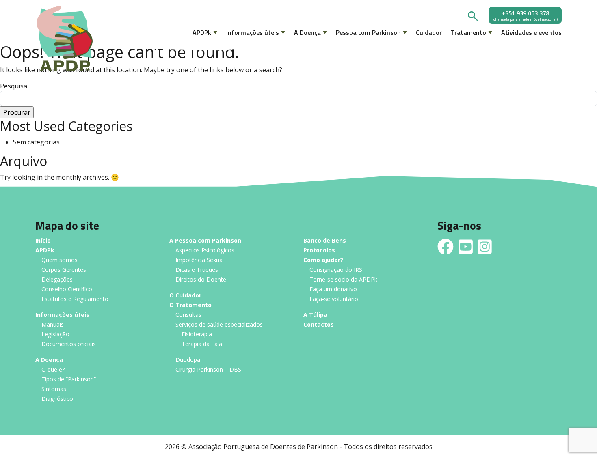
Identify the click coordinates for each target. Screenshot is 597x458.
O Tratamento (190, 305)
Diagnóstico (57, 399)
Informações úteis (252, 32)
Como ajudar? (323, 260)
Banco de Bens (324, 240)
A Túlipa (315, 315)
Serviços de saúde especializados (219, 324)
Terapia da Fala (202, 344)
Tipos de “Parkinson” (68, 379)
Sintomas (53, 389)
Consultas (188, 315)
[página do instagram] (485, 247)
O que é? (53, 369)
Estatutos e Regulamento (74, 299)
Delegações (57, 279)
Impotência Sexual (199, 260)
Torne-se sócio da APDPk (343, 279)
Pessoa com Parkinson (368, 32)
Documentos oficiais (68, 344)
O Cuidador (185, 295)
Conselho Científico (66, 289)
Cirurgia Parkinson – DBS (208, 369)
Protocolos (319, 250)
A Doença (307, 32)
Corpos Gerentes (63, 270)
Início (43, 240)
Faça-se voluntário (333, 299)
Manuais (52, 324)
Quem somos (59, 260)
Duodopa (187, 360)
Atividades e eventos (531, 32)
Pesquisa (13, 86)
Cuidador (429, 32)
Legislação (55, 334)
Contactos (318, 324)
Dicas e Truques (196, 270)
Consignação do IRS (335, 270)
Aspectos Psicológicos (204, 250)
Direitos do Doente (200, 279)
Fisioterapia (197, 334)
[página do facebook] (445, 247)
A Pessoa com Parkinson (205, 240)
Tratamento (468, 32)
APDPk (202, 32)
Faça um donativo (333, 289)
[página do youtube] (466, 247)
